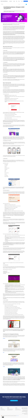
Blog (16, 1)
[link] (3, 1)
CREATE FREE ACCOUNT (14, 400)
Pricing (19, 1)
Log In (22, 1)
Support (14, 1)
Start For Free (25, 1)
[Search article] (26, 4)
